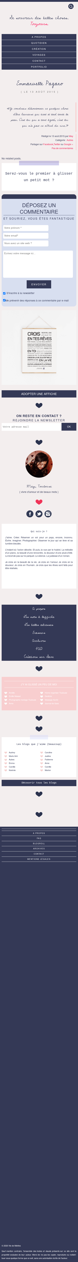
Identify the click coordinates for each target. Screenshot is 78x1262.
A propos (39, 36)
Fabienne (49, 759)
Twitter (57, 144)
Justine (48, 756)
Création (39, 48)
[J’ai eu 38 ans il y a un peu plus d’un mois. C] (39, 885)
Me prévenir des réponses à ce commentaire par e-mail (37, 300)
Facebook (48, 144)
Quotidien (39, 42)
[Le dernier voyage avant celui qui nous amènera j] (39, 1052)
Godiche (48, 696)
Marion (48, 770)
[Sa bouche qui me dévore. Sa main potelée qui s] (39, 1177)
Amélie (12, 692)
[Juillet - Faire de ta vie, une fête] (39, 969)
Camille (12, 766)
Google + (68, 144)
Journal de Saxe (52, 703)
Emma (12, 763)
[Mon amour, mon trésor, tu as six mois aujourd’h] (39, 1135)
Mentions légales (38, 859)
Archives (39, 640)
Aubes (11, 759)
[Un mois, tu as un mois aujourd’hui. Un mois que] (39, 1010)
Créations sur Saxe (39, 657)
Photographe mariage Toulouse (22, 699)
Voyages (39, 54)
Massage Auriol (51, 699)
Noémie (12, 770)
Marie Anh (13, 756)
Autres (70, 140)
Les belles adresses (38, 625)
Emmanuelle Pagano (40, 83)
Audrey (12, 752)
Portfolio (39, 66)
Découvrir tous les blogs (39, 782)
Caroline (48, 752)
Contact (39, 60)
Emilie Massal (14, 696)
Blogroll (39, 843)
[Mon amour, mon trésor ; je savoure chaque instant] (39, 927)
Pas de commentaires (62, 148)
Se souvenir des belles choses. (39, 20)
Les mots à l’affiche (39, 617)
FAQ (39, 649)
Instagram (48, 513)
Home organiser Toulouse (56, 692)
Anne (11, 703)
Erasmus (39, 632)
